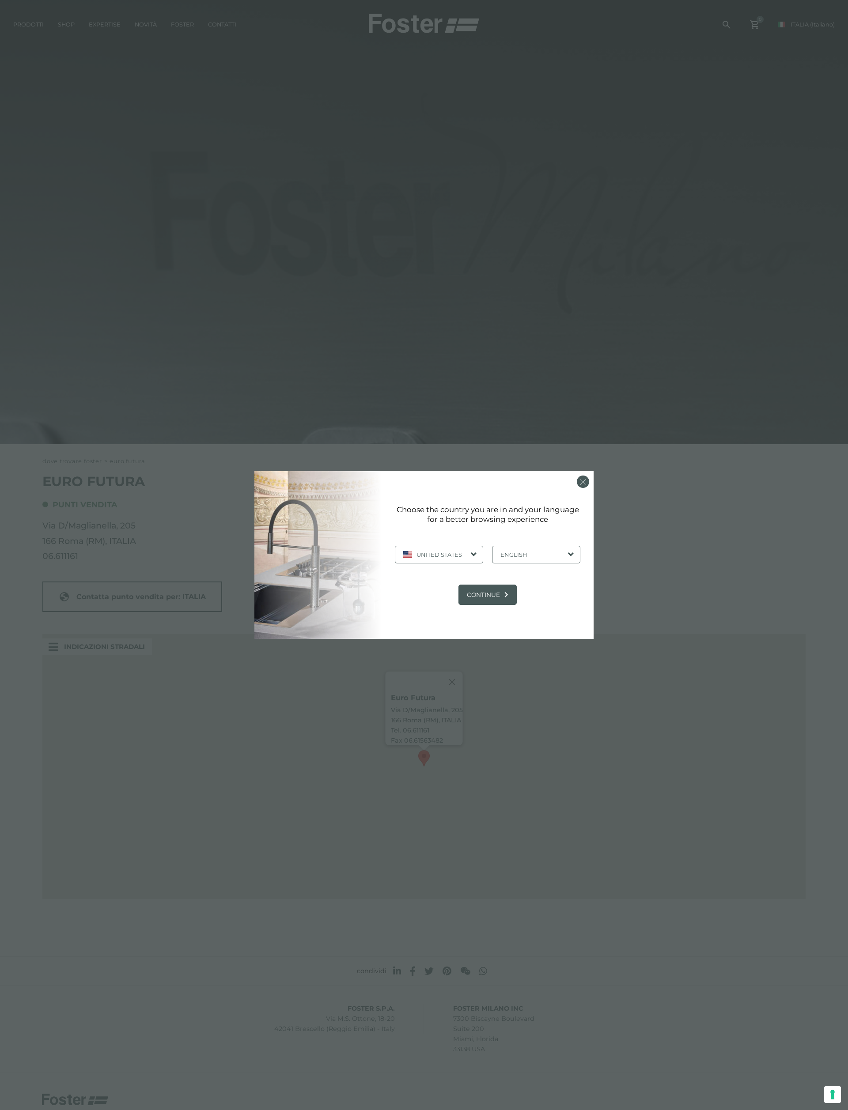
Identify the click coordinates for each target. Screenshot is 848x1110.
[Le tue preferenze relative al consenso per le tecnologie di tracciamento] (832, 1094)
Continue (483, 594)
